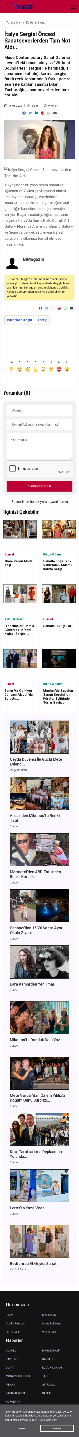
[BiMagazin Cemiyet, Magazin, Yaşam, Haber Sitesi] (22, 6)
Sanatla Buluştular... (58, 626)
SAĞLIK (46, 1393)
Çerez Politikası (51, 1323)
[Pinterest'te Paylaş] (43, 113)
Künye (9, 1315)
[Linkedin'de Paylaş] (37, 113)
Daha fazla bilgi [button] (47, 1420)
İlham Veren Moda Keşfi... (18, 563)
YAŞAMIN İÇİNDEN (16, 1393)
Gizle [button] (22, 1428)
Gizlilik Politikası (15, 1323)
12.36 (35, 105)
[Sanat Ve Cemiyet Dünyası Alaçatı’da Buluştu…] (20, 658)
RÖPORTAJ (13, 1401)
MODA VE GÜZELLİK (18, 1376)
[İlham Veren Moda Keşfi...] (20, 529)
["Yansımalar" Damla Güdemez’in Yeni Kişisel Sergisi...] (20, 593)
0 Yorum (53, 105)
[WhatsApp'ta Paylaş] (49, 113)
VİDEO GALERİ (50, 1332)
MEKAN (10, 1384)
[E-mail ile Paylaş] (55, 113)
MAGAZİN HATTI (51, 1350)
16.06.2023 (15, 105)
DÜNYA (10, 1367)
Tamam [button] (57, 1428)
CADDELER (48, 1359)
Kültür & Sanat (36, 22)
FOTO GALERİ (14, 1332)
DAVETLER (12, 1359)
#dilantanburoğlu (19, 320)
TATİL (45, 1376)
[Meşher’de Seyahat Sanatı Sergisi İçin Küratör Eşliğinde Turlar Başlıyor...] (59, 658)
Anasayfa (13, 22)
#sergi (42, 320)
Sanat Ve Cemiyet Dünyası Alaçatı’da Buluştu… (18, 695)
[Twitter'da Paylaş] (30, 113)
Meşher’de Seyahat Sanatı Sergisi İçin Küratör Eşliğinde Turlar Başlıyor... (58, 696)
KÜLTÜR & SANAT (52, 1367)
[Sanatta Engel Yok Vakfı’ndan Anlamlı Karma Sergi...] (59, 529)
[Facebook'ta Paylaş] (24, 113)
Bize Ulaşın (49, 1315)
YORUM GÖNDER (39, 486)
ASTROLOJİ (49, 1384)
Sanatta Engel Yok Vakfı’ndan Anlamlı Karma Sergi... (57, 565)
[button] (72, 9)
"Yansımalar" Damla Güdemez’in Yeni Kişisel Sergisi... (19, 630)
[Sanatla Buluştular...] (59, 593)
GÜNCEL (11, 1350)
